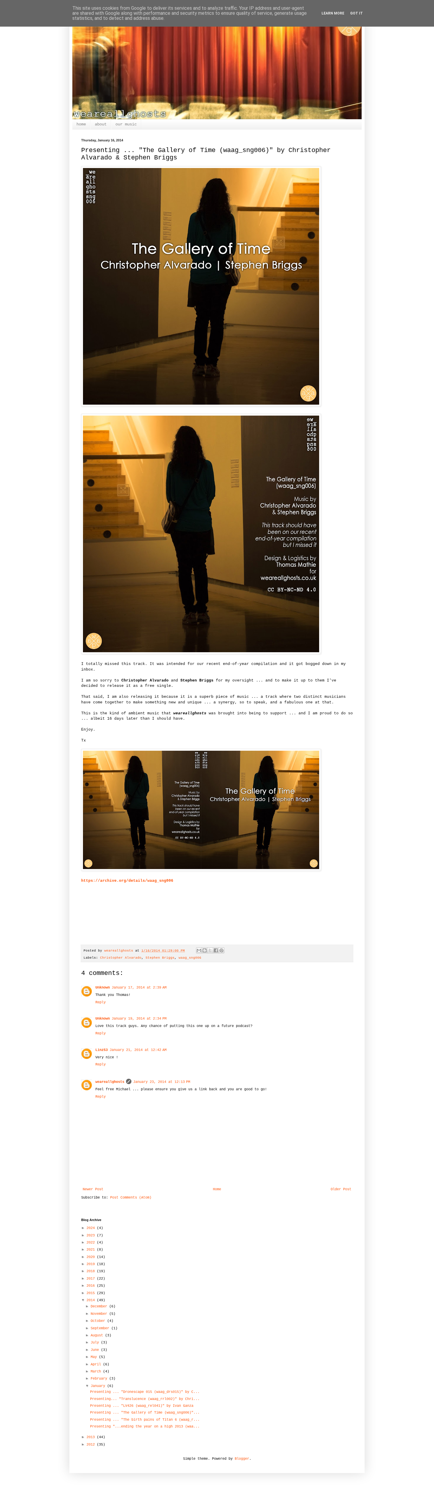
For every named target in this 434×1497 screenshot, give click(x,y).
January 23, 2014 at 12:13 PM (161, 1082)
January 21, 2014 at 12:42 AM (138, 1050)
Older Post (341, 1189)
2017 (92, 1279)
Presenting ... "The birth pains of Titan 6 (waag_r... (145, 1420)
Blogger (242, 1459)
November (100, 1314)
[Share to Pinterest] (221, 950)
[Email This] (199, 950)
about (101, 124)
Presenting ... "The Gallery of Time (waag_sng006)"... (145, 1413)
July (96, 1343)
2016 (92, 1286)
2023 (92, 1235)
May (95, 1357)
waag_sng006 (190, 958)
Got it (356, 13)
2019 (92, 1264)
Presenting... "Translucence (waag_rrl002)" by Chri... (145, 1399)
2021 (92, 1250)
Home (217, 1189)
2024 (92, 1228)
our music (126, 124)
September (101, 1328)
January (99, 1386)
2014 (92, 1300)
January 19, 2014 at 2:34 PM (139, 1019)
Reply (100, 1002)
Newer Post (93, 1189)
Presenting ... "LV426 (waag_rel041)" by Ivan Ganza (141, 1406)
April (97, 1364)
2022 (92, 1243)
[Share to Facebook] (216, 950)
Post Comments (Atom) (130, 1198)
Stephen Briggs (160, 958)
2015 (92, 1293)
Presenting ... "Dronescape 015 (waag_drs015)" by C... (145, 1392)
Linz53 (101, 1050)
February (100, 1379)
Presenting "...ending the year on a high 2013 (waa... (145, 1427)
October (99, 1321)
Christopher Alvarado (120, 958)
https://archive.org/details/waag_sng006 (127, 881)
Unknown (102, 988)
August (98, 1335)
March (97, 1372)
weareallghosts (109, 1082)
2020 (92, 1257)
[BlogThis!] (205, 950)
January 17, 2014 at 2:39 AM (139, 988)
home (81, 124)
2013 (92, 1437)
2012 (92, 1445)
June (96, 1350)
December (100, 1306)
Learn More (333, 13)
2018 (92, 1271)
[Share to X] (210, 950)
